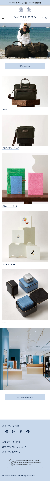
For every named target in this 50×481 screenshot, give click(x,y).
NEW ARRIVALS (25, 66)
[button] (43, 17)
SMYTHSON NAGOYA (25, 397)
